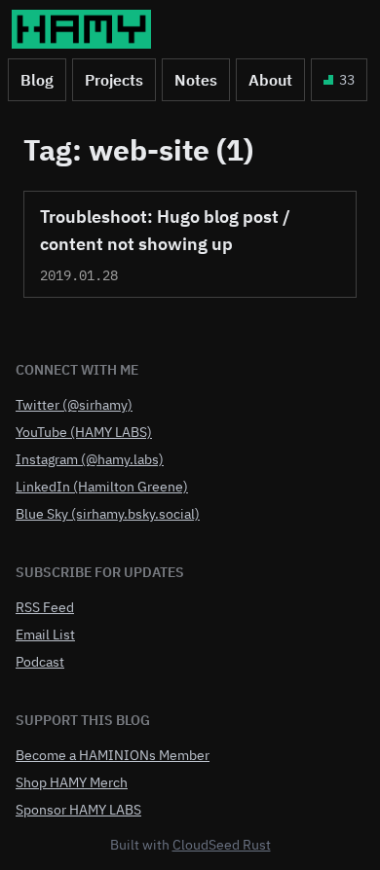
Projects (114, 80)
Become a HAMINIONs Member (112, 755)
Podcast (40, 662)
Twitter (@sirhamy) (74, 405)
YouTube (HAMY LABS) (84, 432)
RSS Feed (45, 607)
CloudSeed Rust (221, 844)
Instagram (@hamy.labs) (90, 459)
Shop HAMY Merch (72, 782)
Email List (45, 634)
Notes (195, 80)
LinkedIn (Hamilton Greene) (102, 486)
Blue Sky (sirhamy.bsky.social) (108, 514)
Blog (37, 80)
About (270, 80)
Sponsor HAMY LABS (78, 809)
